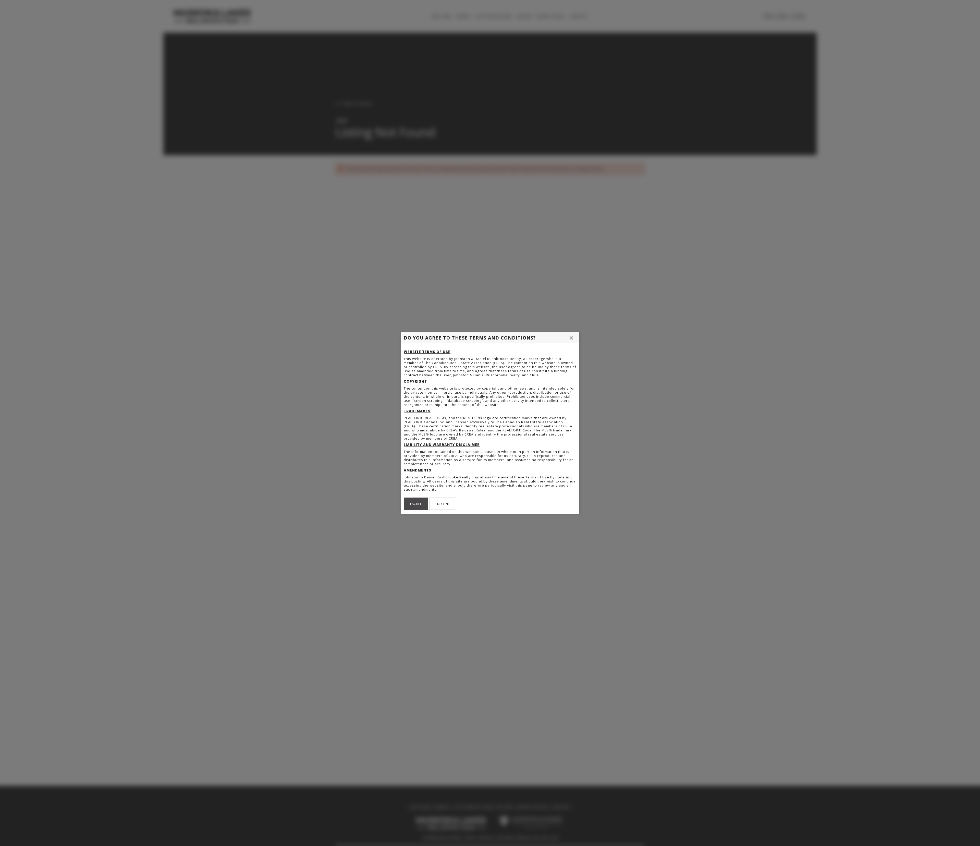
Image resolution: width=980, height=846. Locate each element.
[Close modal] (571, 337)
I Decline (443, 503)
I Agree (416, 503)
